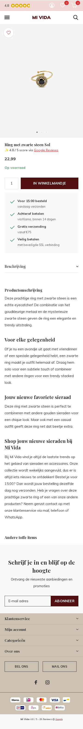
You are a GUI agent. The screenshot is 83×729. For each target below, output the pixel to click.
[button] (7, 17)
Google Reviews (46, 150)
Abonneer (64, 601)
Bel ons (21, 666)
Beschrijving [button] (15, 266)
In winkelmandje (49, 183)
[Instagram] (47, 682)
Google (59, 719)
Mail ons (59, 666)
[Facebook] (36, 682)
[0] (74, 5)
